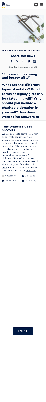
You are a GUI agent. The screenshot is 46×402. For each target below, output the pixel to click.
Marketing (30, 181)
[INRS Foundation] (6, 4)
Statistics (30, 176)
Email (35, 61)
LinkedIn (23, 61)
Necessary (10, 176)
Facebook (11, 61)
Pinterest (29, 61)
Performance (12, 181)
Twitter (17, 61)
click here (31, 170)
